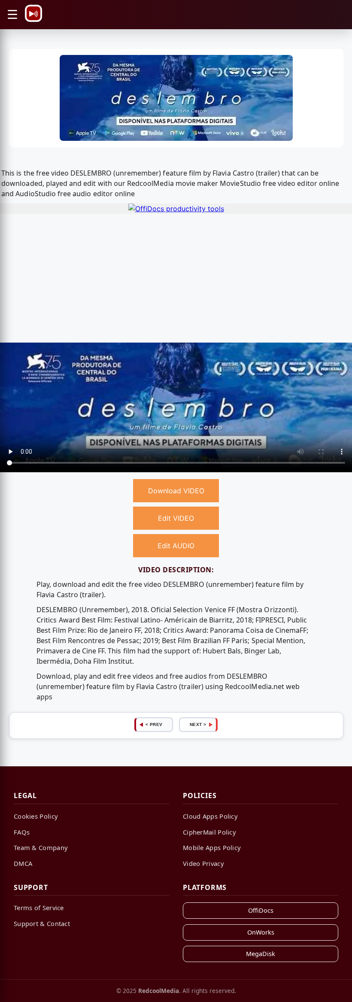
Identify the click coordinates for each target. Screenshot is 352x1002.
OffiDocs (260, 910)
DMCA (23, 863)
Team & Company (41, 847)
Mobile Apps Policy (212, 847)
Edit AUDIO (176, 545)
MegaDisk (260, 954)
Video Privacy (203, 863)
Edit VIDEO (176, 518)
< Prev (154, 724)
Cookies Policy (36, 816)
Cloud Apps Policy (210, 816)
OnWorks (260, 932)
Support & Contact (42, 923)
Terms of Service (39, 907)
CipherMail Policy (209, 832)
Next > (198, 724)
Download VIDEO (176, 490)
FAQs (22, 832)
